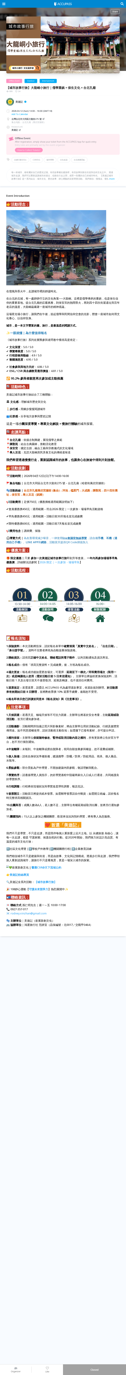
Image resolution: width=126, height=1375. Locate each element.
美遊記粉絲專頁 (19, 874)
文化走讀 (63, 159)
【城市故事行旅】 (46, 882)
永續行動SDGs (20, 159)
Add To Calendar (20, 114)
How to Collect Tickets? (28, 150)
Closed (94, 1369)
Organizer (16, 1371)
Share (115, 11)
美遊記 (15, 129)
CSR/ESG (36, 159)
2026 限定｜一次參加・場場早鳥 (59, 562)
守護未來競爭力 (38, 889)
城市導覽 (50, 159)
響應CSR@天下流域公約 (46, 867)
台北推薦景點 (79, 159)
